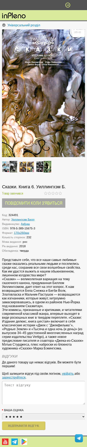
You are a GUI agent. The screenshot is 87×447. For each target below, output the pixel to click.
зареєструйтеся (13, 377)
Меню (19, 5)
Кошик (55, 5)
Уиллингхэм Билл (22, 219)
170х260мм (21, 232)
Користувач (43, 5)
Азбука (25, 224)
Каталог (6, 5)
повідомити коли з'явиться (33, 203)
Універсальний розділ (23, 25)
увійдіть (68, 373)
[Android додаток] (24, 441)
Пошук (31, 5)
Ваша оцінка (13, 410)
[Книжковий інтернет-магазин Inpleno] (14, 15)
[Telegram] (14, 441)
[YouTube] (5, 441)
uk (68, 5)
